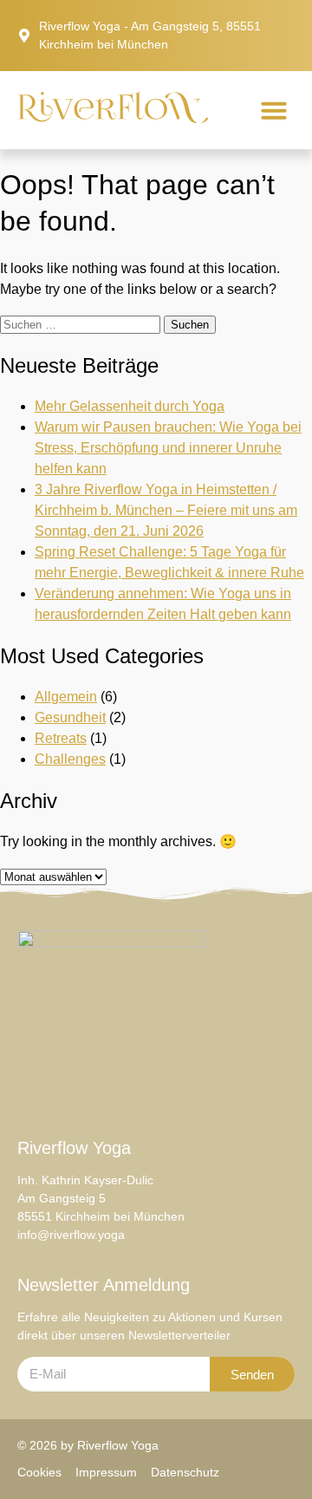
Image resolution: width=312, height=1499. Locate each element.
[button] (274, 110)
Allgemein (66, 696)
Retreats (61, 738)
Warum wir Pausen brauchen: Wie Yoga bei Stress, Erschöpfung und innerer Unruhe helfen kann (168, 448)
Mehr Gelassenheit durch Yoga (129, 406)
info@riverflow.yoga (71, 1235)
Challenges (70, 759)
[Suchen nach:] (82, 323)
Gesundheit (70, 717)
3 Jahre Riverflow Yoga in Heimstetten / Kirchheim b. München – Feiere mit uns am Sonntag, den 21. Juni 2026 (166, 510)
